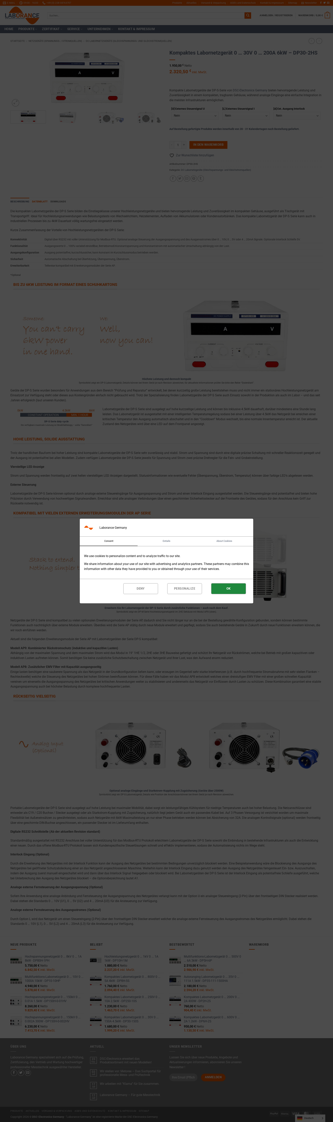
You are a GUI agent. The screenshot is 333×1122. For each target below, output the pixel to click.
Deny (141, 588)
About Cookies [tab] (224, 541)
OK (228, 588)
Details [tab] (166, 541)
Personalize (184, 588)
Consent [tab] (108, 541)
